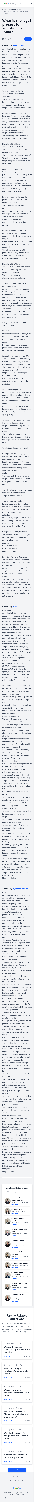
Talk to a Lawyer (13, 1493)
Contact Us (12, 1494)
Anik (15, 606)
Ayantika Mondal (21, 888)
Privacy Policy (21, 1494)
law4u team (18, 45)
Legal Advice (12, 9)
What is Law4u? (24, 1493)
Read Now (7, 1356)
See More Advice (16, 1470)
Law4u (27, 1498)
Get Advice (14, 1204)
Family (20, 9)
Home (4, 9)
